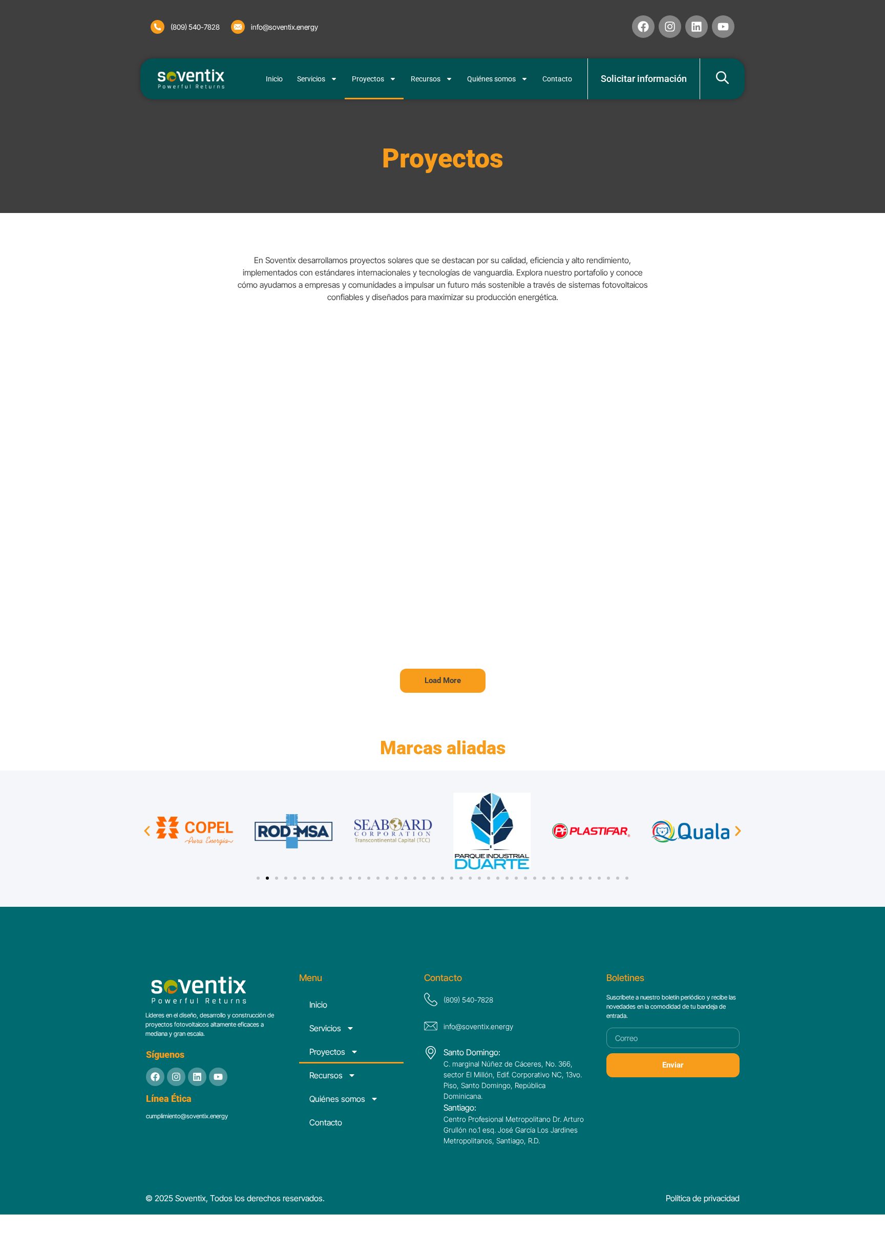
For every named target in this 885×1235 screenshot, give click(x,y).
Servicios (311, 79)
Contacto (557, 79)
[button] (443, 681)
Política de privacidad (703, 1198)
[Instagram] (670, 26)
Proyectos (368, 79)
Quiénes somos (491, 79)
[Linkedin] (696, 26)
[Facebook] (643, 26)
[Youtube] (218, 1077)
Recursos (425, 79)
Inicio (274, 79)
